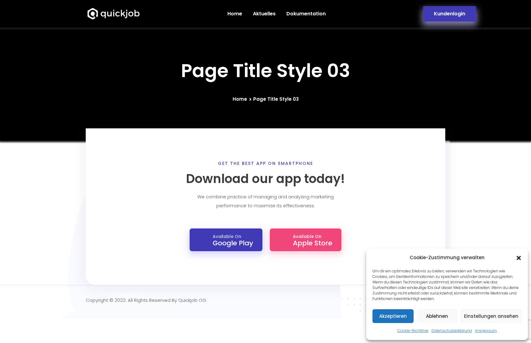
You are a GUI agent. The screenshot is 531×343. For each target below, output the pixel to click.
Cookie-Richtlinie (412, 330)
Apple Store (312, 240)
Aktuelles (264, 13)
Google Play (233, 240)
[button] (519, 258)
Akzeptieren (393, 316)
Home (234, 13)
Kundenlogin (449, 13)
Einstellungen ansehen (491, 316)
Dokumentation (306, 13)
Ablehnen (437, 316)
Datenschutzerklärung (451, 330)
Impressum (486, 330)
